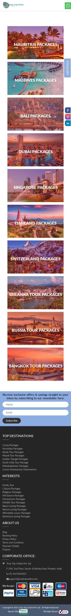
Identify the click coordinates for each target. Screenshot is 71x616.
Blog (4, 532)
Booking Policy (9, 536)
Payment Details (10, 546)
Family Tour (8, 485)
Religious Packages (11, 492)
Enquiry (6, 550)
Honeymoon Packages (13, 499)
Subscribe (11, 420)
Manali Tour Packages (13, 456)
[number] (68, 5)
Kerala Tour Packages (13, 452)
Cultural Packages (11, 489)
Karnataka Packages (12, 449)
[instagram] (68, 117)
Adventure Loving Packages (16, 516)
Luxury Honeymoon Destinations (19, 469)
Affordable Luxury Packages (16, 513)
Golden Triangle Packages (15, 459)
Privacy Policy (9, 539)
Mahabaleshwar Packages (15, 466)
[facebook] (68, 110)
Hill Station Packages (13, 496)
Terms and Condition (13, 543)
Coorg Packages (10, 445)
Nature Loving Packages (14, 510)
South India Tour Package (15, 463)
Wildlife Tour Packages (13, 503)
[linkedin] (68, 123)
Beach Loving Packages (14, 506)
